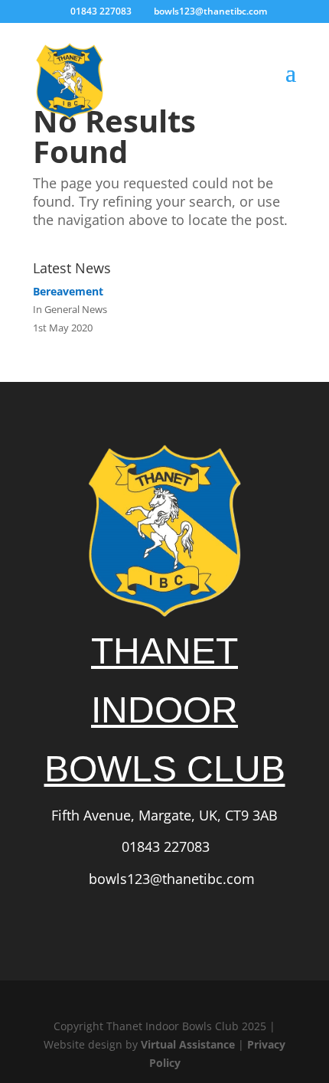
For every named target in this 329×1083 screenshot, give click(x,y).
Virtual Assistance (188, 1044)
